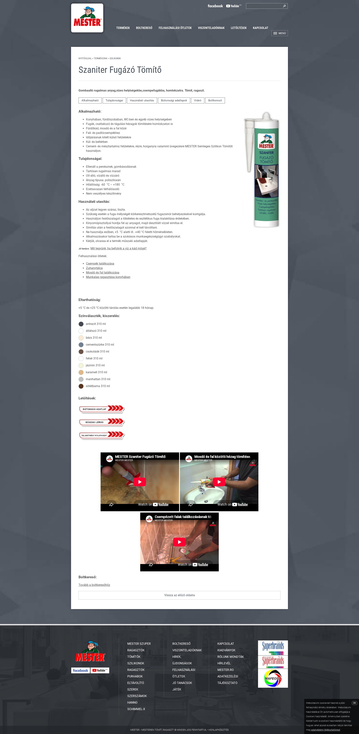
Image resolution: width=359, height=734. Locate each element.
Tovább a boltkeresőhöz (94, 585)
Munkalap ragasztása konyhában (108, 277)
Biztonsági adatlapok (174, 100)
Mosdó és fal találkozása (102, 272)
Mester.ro (225, 670)
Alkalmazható (90, 100)
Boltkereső (144, 28)
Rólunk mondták (230, 657)
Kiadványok (226, 650)
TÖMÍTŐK (133, 657)
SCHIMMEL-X (136, 709)
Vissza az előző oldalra (179, 595)
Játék (176, 689)
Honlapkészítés (219, 729)
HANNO (132, 702)
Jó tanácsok (182, 683)
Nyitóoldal (85, 58)
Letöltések (239, 28)
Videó (197, 100)
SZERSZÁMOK (137, 696)
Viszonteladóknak (211, 28)
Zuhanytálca (94, 268)
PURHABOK (135, 676)
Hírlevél (224, 663)
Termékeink (101, 58)
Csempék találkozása (100, 263)
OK (354, 703)
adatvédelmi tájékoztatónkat (325, 730)
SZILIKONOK (135, 663)
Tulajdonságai (114, 100)
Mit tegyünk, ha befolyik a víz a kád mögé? (118, 248)
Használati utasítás (142, 100)
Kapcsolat (260, 28)
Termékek (123, 28)
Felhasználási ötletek (175, 28)
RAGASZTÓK (136, 670)
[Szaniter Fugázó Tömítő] (261, 229)
